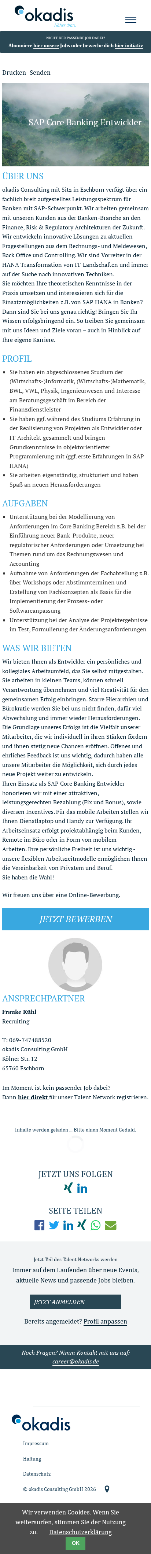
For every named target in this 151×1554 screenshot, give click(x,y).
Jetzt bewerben (76, 919)
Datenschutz (37, 1473)
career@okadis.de (75, 1361)
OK (76, 1543)
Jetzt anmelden (59, 1302)
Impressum (36, 1443)
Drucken (14, 72)
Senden (40, 72)
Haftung (32, 1458)
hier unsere (46, 45)
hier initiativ (129, 45)
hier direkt (33, 1097)
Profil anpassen (105, 1321)
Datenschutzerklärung (80, 1532)
